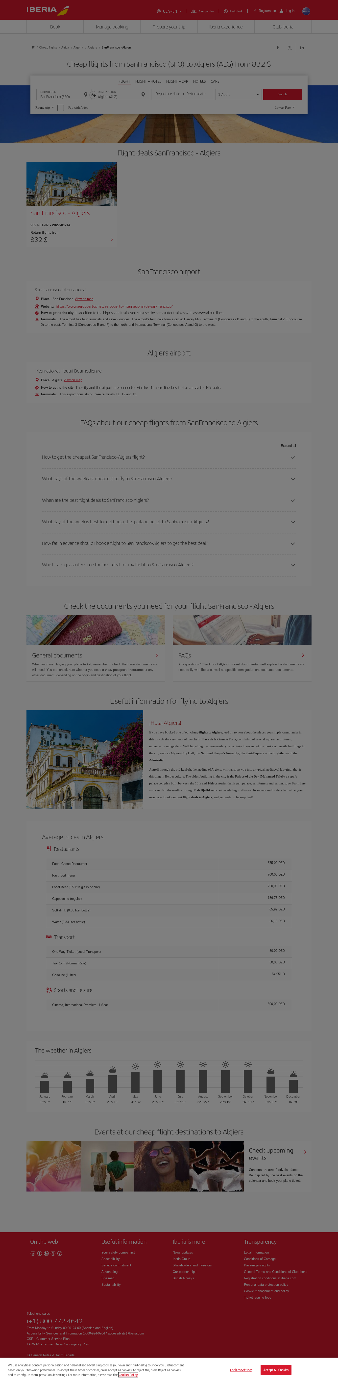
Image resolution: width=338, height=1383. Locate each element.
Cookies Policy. (128, 1375)
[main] (169, 1370)
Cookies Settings (241, 1370)
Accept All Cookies (276, 1370)
